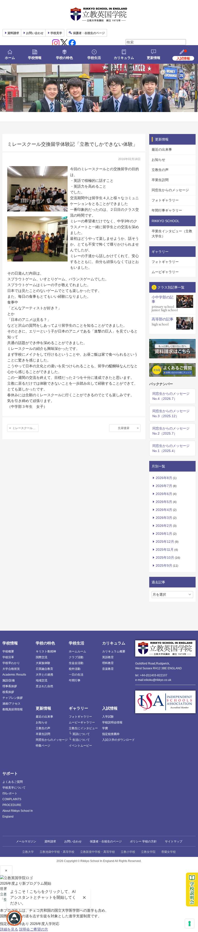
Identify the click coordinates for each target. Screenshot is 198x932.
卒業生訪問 (160, 180)
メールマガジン (26, 841)
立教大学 (28, 852)
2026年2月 (164, 526)
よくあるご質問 (12, 782)
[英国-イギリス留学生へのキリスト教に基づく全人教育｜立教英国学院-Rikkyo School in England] (99, 14)
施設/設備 (8, 680)
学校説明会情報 (112, 722)
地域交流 (41, 680)
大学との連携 (44, 674)
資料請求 (50, 841)
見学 (56, 33)
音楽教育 (108, 669)
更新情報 (153, 58)
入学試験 (108, 716)
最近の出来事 (162, 149)
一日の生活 (76, 674)
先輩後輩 (123, 428)
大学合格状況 (11, 669)
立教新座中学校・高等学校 (97, 852)
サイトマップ (173, 841)
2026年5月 (164, 502)
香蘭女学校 (168, 852)
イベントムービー (80, 745)
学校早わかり (11, 663)
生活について (81, 739)
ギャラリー (78, 708)
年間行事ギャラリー (167, 210)
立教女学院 (148, 852)
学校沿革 (8, 657)
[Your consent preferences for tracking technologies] (189, 923)
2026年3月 (164, 518)
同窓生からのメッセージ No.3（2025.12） (171, 413)
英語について (81, 734)
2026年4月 (164, 510)
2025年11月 (165, 549)
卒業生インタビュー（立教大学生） (172, 233)
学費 (105, 728)
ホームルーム (77, 651)
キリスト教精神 (46, 651)
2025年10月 (165, 557)
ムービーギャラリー (82, 722)
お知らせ (158, 160)
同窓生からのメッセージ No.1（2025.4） (171, 448)
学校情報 (35, 58)
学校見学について (14, 787)
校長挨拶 (8, 692)
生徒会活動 (76, 663)
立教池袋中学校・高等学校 (57, 852)
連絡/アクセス (11, 703)
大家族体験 (43, 663)
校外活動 (74, 669)
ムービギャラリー (165, 272)
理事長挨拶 (9, 686)
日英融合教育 (44, 669)
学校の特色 (64, 58)
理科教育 (108, 663)
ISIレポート (9, 793)
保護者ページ (89, 33)
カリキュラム (124, 58)
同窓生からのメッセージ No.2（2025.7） (171, 430)
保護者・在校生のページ (106, 841)
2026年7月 (164, 486)
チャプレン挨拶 (12, 697)
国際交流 (41, 657)
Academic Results (14, 674)
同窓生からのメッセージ (170, 190)
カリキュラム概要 (113, 651)
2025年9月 (164, 565)
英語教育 (108, 657)
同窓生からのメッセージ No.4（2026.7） (171, 396)
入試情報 (110, 708)
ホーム (10, 58)
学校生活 (94, 58)
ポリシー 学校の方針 (143, 841)
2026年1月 (164, 534)
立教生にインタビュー (83, 728)
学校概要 (8, 651)
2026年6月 (164, 494)
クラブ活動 (76, 657)
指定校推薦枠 (111, 734)
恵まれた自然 (44, 686)
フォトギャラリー (165, 200)
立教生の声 (160, 170)
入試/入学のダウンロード (118, 739)
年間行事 (74, 680)
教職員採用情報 (12, 709)
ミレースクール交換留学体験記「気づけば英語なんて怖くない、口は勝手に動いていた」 (25, 428)
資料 (13, 33)
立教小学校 (128, 852)
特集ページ (43, 745)
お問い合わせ (34, 33)
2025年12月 (165, 542)
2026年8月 (164, 478)
